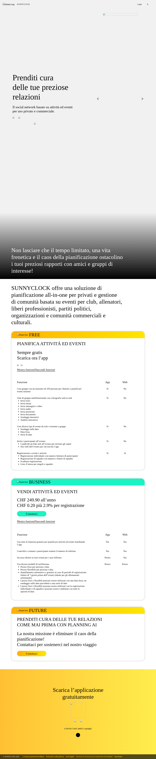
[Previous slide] (98, 98)
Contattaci (31, 514)
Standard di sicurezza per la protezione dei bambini (94, 757)
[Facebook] (71, 739)
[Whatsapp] (80, 739)
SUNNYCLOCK (23, 4)
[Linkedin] (85, 739)
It (147, 4)
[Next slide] (142, 98)
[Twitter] (76, 739)
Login (139, 4)
